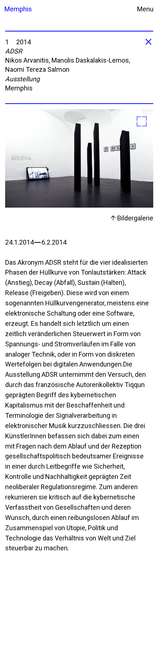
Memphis (16, 9)
